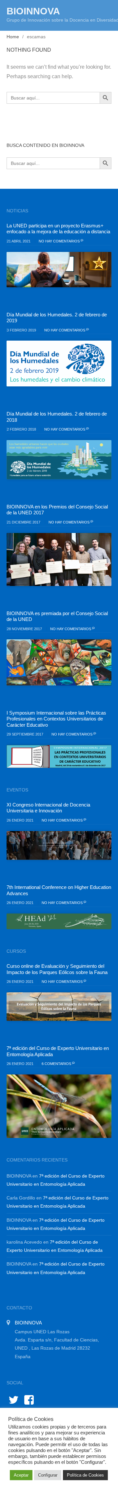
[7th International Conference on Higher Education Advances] (59, 921)
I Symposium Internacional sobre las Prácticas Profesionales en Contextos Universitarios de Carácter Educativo (56, 719)
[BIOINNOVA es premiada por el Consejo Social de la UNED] (59, 662)
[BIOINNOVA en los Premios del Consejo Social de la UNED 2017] (59, 559)
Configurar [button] (47, 1475)
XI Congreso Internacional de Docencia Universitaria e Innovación (48, 807)
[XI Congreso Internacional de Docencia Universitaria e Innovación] (59, 845)
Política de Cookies (85, 1475)
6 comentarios (57, 1064)
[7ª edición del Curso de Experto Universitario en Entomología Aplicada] (59, 1106)
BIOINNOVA (33, 11)
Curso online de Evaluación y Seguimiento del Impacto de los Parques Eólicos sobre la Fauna (57, 969)
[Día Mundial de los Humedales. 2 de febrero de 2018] (59, 459)
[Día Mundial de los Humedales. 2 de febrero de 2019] (59, 363)
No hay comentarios (60, 241)
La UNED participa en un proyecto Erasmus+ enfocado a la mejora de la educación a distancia (58, 228)
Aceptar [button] (21, 1475)
